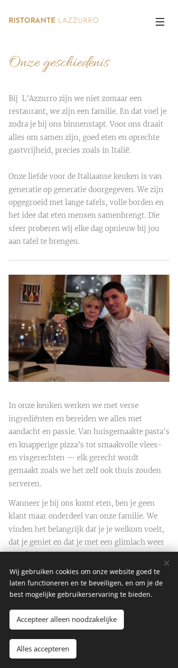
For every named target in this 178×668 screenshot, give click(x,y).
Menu (159, 21)
